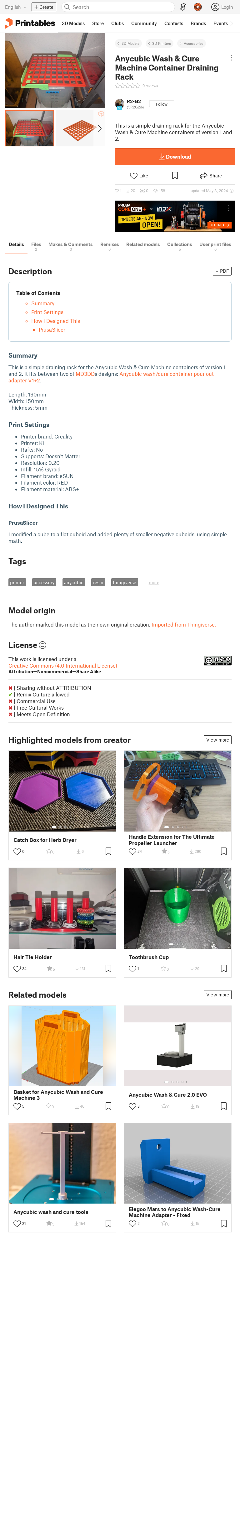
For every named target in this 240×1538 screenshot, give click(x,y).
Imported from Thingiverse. (184, 624)
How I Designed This (55, 321)
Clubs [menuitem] (117, 23)
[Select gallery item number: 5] (187, 827)
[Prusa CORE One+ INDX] (175, 216)
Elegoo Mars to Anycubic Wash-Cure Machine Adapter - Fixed (175, 1212)
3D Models (130, 43)
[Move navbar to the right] (231, 23)
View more (217, 740)
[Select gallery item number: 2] (60, 827)
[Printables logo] (30, 23)
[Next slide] (99, 128)
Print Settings (47, 312)
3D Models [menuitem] (73, 23)
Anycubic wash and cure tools (50, 1212)
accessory (44, 582)
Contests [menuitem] (173, 23)
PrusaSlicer (52, 329)
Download (178, 156)
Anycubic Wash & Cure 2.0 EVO (168, 1095)
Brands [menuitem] (198, 23)
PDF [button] (224, 271)
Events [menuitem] (220, 23)
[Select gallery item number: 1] (54, 827)
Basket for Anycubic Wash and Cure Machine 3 (58, 1095)
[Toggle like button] (17, 851)
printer (17, 582)
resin (98, 582)
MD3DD (85, 373)
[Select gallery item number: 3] (65, 827)
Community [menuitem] (144, 23)
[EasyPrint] (183, 7)
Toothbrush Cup (149, 957)
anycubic (73, 582)
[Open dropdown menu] (231, 57)
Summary (42, 303)
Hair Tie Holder (32, 957)
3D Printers (161, 43)
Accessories (193, 43)
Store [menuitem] (98, 23)
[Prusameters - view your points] (198, 7)
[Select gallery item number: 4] (70, 827)
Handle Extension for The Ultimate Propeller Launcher (172, 840)
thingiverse (124, 582)
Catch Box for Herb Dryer (45, 840)
